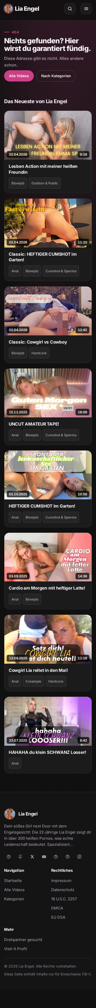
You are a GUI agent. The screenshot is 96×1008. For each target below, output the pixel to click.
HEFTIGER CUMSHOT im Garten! (42, 506)
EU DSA (58, 917)
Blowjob (18, 183)
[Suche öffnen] (70, 8)
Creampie (33, 681)
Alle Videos (19, 76)
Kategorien (14, 898)
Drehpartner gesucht (23, 939)
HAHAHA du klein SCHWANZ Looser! (47, 752)
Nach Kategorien (56, 76)
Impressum (61, 880)
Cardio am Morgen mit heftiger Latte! (47, 588)
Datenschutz (62, 889)
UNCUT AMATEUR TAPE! (34, 424)
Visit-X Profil (24, 948)
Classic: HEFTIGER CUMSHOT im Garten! (43, 257)
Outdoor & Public (44, 183)
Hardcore (39, 353)
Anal (15, 271)
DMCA (57, 908)
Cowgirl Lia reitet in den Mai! (38, 670)
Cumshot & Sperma (61, 271)
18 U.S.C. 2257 (64, 898)
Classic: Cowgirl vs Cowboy (38, 342)
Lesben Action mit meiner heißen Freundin (43, 169)
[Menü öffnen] (86, 8)
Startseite (13, 880)
